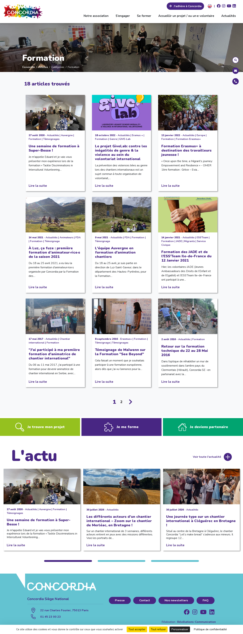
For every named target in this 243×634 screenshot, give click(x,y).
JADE (179, 241)
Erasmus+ (126, 339)
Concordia (28, 67)
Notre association (96, 16)
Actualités (228, 16)
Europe (201, 135)
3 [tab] (175, 561)
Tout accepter (136, 629)
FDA (78, 237)
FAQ (205, 600)
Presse (120, 600)
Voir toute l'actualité (207, 457)
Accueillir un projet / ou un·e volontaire (186, 16)
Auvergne (67, 135)
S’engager (123, 16)
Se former (144, 16)
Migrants (189, 241)
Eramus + (137, 135)
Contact (144, 600)
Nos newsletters (176, 600)
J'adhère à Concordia (187, 6)
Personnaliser (179, 629)
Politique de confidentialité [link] (210, 629)
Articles (43, 67)
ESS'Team (202, 237)
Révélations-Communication (196, 622)
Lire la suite (38, 185)
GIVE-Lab (125, 139)
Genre (113, 139)
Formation (35, 139)
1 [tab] (68, 561)
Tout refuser (158, 629)
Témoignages (51, 139)
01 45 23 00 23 (50, 617)
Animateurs (66, 237)
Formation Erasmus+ (188, 139)
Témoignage (52, 241)
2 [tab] (121, 561)
